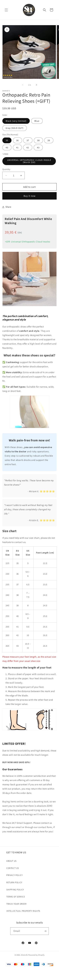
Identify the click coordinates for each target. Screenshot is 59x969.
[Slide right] (36, 84)
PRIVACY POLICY (14, 875)
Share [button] (8, 206)
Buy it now (30, 195)
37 (28, 140)
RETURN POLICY (14, 882)
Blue (36, 120)
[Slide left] (22, 84)
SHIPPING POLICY (15, 889)
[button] (6, 9)
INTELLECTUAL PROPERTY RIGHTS (23, 910)
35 (7, 140)
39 (49, 140)
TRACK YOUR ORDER (16, 903)
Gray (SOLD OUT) (14, 128)
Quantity (6, 169)
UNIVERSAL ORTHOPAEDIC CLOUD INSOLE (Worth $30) (29, 161)
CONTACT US (12, 868)
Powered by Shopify (36, 955)
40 (7, 147)
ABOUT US (11, 860)
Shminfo (24, 955)
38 (38, 140)
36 (17, 140)
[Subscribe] (45, 931)
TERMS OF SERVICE (15, 896)
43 (38, 147)
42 (27, 147)
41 (17, 147)
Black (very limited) (16, 120)
